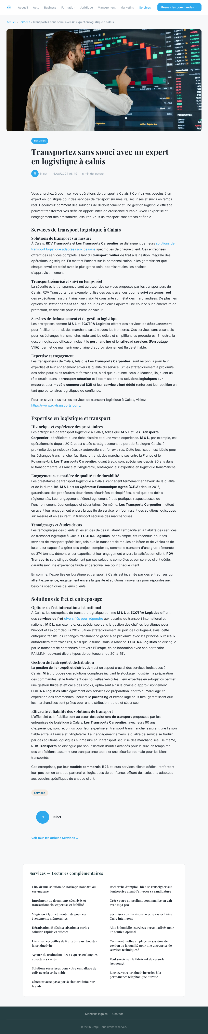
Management (107, 7)
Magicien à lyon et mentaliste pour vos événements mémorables (59, 916)
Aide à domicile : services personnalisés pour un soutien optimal (142, 929)
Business (50, 7)
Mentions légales (96, 1013)
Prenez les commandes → (179, 7)
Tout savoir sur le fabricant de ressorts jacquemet (137, 961)
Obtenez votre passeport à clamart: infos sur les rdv (63, 984)
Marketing (127, 7)
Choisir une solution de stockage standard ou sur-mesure (64, 889)
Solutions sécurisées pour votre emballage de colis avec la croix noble (64, 970)
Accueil (23, 7)
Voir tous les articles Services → (55, 838)
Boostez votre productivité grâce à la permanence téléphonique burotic (135, 974)
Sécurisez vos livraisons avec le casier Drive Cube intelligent (141, 916)
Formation (68, 7)
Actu (36, 7)
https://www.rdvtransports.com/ (55, 405)
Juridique (86, 7)
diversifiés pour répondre (83, 618)
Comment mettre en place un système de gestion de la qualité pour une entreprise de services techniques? (141, 945)
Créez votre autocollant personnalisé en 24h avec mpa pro (141, 902)
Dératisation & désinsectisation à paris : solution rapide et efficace (60, 929)
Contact (117, 1013)
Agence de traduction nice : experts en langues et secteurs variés (65, 957)
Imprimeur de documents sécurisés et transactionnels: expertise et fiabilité (59, 902)
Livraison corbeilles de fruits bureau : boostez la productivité (64, 943)
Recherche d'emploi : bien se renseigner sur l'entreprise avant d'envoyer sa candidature (141, 889)
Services (145, 7)
